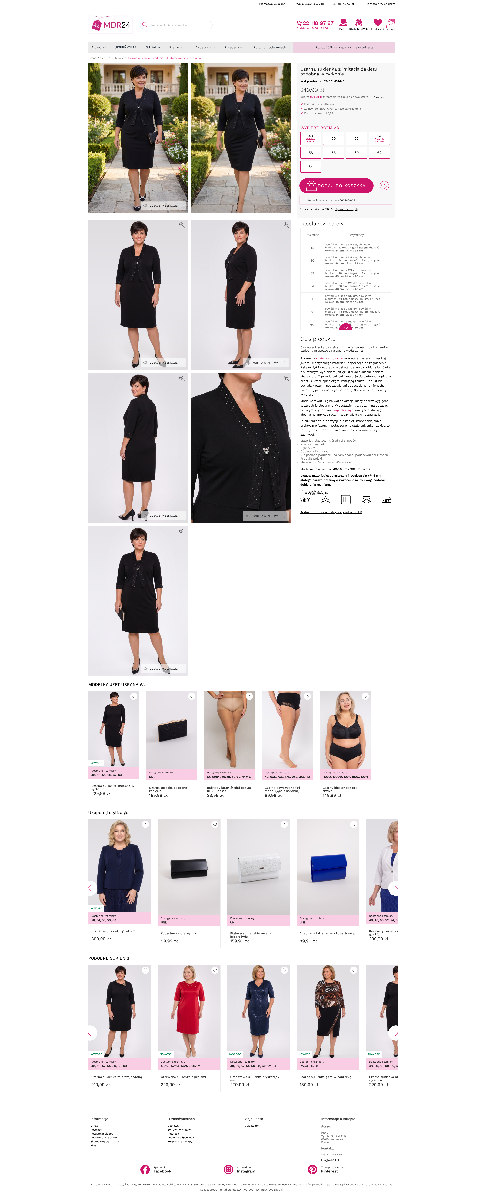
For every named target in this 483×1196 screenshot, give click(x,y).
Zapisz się (378, 97)
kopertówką (342, 410)
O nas (94, 1125)
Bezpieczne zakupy (180, 1141)
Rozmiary (96, 1129)
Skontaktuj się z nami (105, 1141)
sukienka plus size (329, 358)
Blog (93, 1145)
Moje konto (251, 1125)
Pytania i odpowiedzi (181, 1137)
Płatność (173, 1133)
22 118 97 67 (318, 23)
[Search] (145, 25)
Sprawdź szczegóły (346, 209)
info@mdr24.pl (330, 1160)
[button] (89, 888)
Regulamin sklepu (102, 1133)
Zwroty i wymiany (179, 1129)
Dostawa (173, 1125)
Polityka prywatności (104, 1137)
